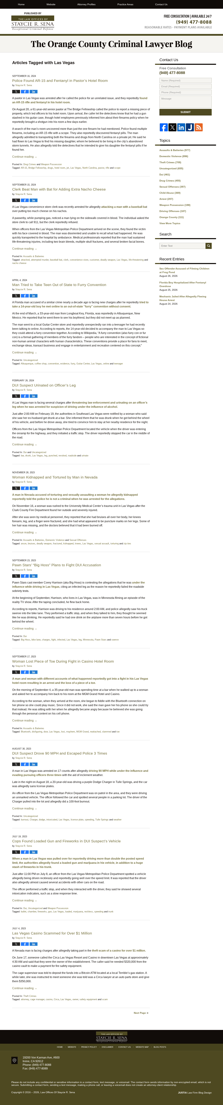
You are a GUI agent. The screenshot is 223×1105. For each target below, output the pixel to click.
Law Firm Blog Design (195, 1092)
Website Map (142, 1047)
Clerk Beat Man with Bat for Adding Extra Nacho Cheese (59, 189)
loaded (68, 911)
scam (105, 999)
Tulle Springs (102, 819)
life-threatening (136, 259)
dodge (42, 819)
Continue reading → (24, 156)
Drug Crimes (29, 164)
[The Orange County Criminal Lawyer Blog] (111, 44)
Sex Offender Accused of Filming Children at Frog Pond (184, 270)
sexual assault (101, 543)
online (106, 363)
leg (45, 455)
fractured (57, 543)
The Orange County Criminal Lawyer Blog (32, 21)
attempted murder (40, 259)
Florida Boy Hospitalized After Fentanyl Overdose (182, 284)
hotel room (60, 168)
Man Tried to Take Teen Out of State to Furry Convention (59, 285)
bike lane (36, 639)
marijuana (78, 911)
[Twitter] (172, 127)
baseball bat (56, 259)
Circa (56, 999)
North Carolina (89, 168)
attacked (25, 259)
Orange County (171, 217)
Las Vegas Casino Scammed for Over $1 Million (52, 933)
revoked (63, 455)
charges (46, 639)
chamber (32, 911)
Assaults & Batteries (33, 256)
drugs (50, 168)
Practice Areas (125, 4)
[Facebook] (163, 127)
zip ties (127, 543)
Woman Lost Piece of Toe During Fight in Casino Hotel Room (63, 661)
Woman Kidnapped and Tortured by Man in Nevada (55, 477)
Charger (33, 819)
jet (68, 168)
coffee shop (41, 363)
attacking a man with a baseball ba (123, 206)
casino (49, 999)
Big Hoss (25, 639)
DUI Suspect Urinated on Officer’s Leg (44, 385)
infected (61, 639)
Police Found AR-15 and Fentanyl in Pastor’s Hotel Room (60, 81)
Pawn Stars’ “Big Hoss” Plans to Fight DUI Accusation (56, 565)
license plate (77, 819)
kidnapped (68, 543)
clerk (66, 259)
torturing (114, 543)
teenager (118, 363)
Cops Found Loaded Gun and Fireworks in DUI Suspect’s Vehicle (66, 841)
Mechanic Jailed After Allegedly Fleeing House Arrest (182, 298)
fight (53, 639)
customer (94, 259)
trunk (110, 911)
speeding (89, 819)
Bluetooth (25, 731)
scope (117, 168)
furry (73, 363)
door (46, 731)
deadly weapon (107, 259)
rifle (107, 168)
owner (75, 999)
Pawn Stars (100, 639)
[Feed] (198, 127)
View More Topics (169, 223)
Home (21, 4)
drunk (28, 455)
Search (209, 246)
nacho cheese (19, 263)
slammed (106, 731)
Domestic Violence (54, 540)
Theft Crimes (29, 996)
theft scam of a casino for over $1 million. (118, 950)
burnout (24, 819)
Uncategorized (30, 360)
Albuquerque (27, 363)
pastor (101, 168)
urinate (85, 455)
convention (53, 363)
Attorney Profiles (86, 4)
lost (63, 731)
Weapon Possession (51, 164)
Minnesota (88, 639)
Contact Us (161, 4)
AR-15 (24, 168)
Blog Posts (160, 1047)
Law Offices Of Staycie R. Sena (57, 1092)
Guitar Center (83, 363)
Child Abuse (169, 192)
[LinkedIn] (181, 127)
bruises (31, 543)
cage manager (37, 999)
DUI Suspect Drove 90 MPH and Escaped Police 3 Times (59, 753)
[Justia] (190, 127)
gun (50, 911)
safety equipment (88, 999)
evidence (64, 363)
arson (23, 543)
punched (53, 455)
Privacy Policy (89, 1047)
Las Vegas (75, 168)
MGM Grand (82, 731)
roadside (72, 455)
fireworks (42, 911)
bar (22, 455)
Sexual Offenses (78, 540)
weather (117, 819)
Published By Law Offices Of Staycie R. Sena (178, 21)
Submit (185, 112)
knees (78, 543)
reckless (88, 911)
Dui (25, 452)
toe (118, 731)
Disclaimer (107, 1047)
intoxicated (51, 819)
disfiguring (37, 731)
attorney (25, 999)
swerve (115, 639)
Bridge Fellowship (37, 168)
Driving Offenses (172, 211)
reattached (95, 731)
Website (51, 4)
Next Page (140, 1012)
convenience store (79, 259)
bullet (23, 911)
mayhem (70, 731)
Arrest (166, 199)
